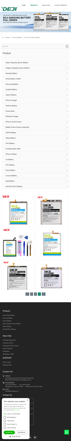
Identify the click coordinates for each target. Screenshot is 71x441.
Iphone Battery (7, 326)
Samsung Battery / (17, 37)
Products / (8, 37)
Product (7, 53)
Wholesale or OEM (8, 354)
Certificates (6, 351)
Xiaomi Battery (7, 321)
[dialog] (16, 418)
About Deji (46, 5)
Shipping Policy (7, 365)
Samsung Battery (8, 318)
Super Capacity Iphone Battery (12, 323)
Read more (17, 410)
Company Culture (8, 343)
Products (34, 5)
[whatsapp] (66, 432)
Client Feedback (61, 5)
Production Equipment (9, 340)
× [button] (27, 400)
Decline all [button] (22, 432)
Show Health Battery (9, 315)
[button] (16, 436)
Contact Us (7, 395)
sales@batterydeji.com (12, 391)
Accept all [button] (9, 432)
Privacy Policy (7, 362)
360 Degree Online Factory (11, 346)
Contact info (8, 371)
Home (24, 5)
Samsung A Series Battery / (32, 37)
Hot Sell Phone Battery (9, 329)
